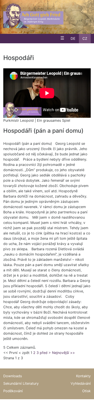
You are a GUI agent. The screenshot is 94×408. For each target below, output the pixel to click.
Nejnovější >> (63, 352)
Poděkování (13, 391)
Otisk (86, 391)
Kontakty (83, 376)
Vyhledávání (81, 383)
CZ (84, 38)
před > (45, 352)
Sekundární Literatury (21, 383)
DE (73, 38)
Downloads (12, 376)
